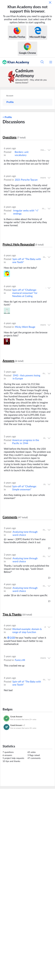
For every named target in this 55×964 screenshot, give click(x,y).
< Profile (7, 117)
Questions (9, 137)
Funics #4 (20, 660)
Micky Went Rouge (25, 327)
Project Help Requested (19, 244)
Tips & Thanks (12, 614)
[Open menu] (51, 62)
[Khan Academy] (14, 62)
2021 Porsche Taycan (26, 180)
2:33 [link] (12, 638)
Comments (10, 517)
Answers (8, 360)
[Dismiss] (50, 2)
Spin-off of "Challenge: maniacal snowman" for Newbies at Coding (24, 293)
